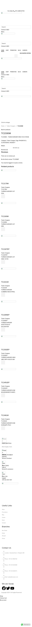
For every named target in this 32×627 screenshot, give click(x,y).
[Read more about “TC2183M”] (3, 229)
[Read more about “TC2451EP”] (3, 395)
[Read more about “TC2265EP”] (3, 330)
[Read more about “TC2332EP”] (3, 362)
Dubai (3, 533)
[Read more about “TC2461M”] (3, 428)
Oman (3, 538)
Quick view (3, 200)
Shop (3, 509)
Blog (3, 514)
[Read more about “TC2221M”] (3, 295)
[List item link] (16, 565)
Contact (4, 522)
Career (3, 517)
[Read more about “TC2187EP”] (3, 262)
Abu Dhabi (4, 530)
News (3, 520)
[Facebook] (4, 588)
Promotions (5, 512)
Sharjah (4, 535)
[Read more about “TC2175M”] (3, 196)
